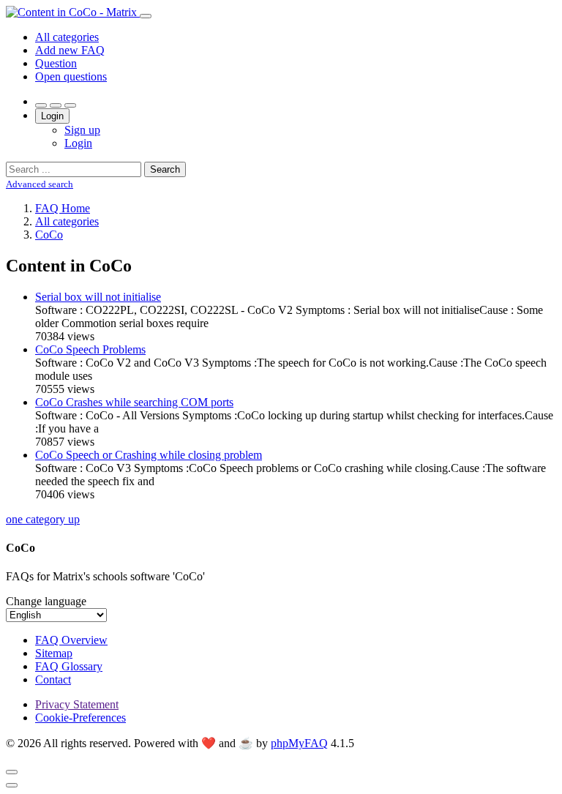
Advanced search (39, 184)
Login (52, 116)
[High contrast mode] (70, 105)
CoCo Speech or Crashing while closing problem (148, 455)
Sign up (82, 130)
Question (56, 63)
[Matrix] (73, 12)
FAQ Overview (71, 640)
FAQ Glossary (68, 666)
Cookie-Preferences (80, 717)
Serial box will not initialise (98, 297)
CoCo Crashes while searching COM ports (134, 402)
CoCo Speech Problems (90, 349)
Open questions (71, 76)
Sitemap (53, 653)
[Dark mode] (55, 105)
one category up (43, 519)
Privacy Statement (77, 704)
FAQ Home (62, 208)
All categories (67, 37)
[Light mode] (41, 105)
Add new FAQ (70, 50)
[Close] (12, 772)
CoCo (49, 234)
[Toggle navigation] (145, 16)
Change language (46, 601)
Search (165, 169)
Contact (53, 679)
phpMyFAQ (299, 743)
